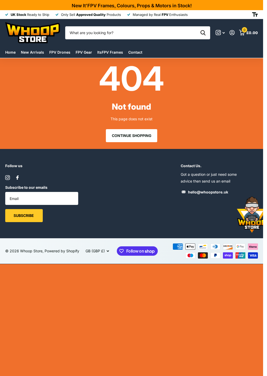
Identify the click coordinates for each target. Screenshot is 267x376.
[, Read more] (220, 33)
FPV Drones (59, 52)
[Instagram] (7, 177)
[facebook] (17, 178)
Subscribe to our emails (26, 187)
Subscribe (24, 215)
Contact (135, 52)
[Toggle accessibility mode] (255, 14)
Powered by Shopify (62, 251)
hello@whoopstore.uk (208, 192)
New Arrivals (32, 52)
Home (10, 52)
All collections (84, 52)
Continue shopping (131, 135)
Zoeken (203, 32)
